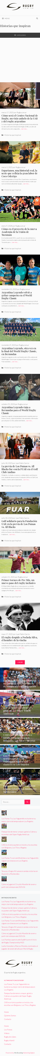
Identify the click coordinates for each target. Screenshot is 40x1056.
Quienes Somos (10, 1016)
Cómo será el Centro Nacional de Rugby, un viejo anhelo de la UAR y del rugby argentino (20, 118)
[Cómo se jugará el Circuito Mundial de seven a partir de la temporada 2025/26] (4, 880)
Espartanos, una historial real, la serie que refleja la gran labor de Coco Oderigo (19, 173)
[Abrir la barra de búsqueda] (37, 18)
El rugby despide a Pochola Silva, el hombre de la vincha (20, 639)
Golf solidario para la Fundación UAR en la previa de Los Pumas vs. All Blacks (19, 524)
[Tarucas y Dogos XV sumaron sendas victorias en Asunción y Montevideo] (20, 794)
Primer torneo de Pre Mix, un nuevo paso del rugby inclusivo (18, 581)
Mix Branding (18, 1053)
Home (6, 1012)
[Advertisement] (20, 58)
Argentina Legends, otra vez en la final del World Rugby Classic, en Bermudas (19, 351)
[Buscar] (27, 802)
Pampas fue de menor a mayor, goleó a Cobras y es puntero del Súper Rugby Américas (18, 996)
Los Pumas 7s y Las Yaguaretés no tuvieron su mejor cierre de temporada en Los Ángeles (19, 987)
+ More (20, 662)
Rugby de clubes (10, 1037)
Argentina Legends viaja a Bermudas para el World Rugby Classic (19, 410)
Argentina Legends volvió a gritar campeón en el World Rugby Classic (17, 295)
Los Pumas (8, 1030)
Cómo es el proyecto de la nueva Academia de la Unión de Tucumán (19, 231)
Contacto (7, 1019)
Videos (6, 1033)
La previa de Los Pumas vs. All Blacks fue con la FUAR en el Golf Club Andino (20, 469)
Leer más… (24, 129)
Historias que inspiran (12, 135)
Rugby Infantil (9, 1040)
